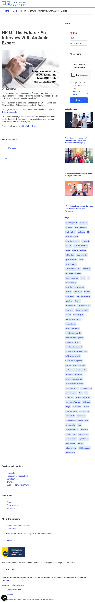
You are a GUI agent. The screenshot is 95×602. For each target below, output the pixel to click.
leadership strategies (72, 241)
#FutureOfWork (70, 305)
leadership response (79, 250)
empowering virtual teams (74, 384)
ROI (85, 393)
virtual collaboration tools (74, 347)
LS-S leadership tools (81, 246)
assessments (84, 411)
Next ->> (8, 158)
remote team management (74, 338)
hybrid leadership (71, 260)
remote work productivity (73, 379)
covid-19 (68, 292)
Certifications (13, 479)
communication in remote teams (76, 351)
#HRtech (80, 443)
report (81, 260)
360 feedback (69, 255)
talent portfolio (70, 443)
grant (79, 425)
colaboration (81, 416)
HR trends (68, 227)
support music (83, 439)
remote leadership (81, 227)
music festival (83, 434)
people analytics (70, 393)
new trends (86, 241)
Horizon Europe (70, 324)
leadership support (71, 237)
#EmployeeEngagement (73, 273)
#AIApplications (70, 448)
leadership (81, 232)
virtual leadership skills (73, 333)
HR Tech (68, 246)
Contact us (11, 528)
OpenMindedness (84, 305)
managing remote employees (75, 365)
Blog (9, 502)
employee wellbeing (71, 430)
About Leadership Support (18, 525)
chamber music (70, 434)
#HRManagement (84, 448)
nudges (68, 407)
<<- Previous (10, 148)
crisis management (72, 388)
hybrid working (70, 232)
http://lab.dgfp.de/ (29, 126)
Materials (11, 508)
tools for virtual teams (72, 342)
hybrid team (69, 310)
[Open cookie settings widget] (4, 598)
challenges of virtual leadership (75, 370)
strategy (77, 301)
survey (83, 278)
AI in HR (68, 315)
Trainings (10, 482)
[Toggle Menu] (91, 3)
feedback (87, 292)
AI (88, 278)
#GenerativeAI (70, 453)
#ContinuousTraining (72, 402)
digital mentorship (82, 310)
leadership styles (71, 411)
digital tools (83, 223)
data (80, 393)
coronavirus (78, 292)
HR (88, 232)
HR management (71, 223)
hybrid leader (69, 296)
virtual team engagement (73, 361)
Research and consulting (17, 476)
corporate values (71, 264)
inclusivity (84, 430)
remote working (70, 282)
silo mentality (70, 416)
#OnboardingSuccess (83, 397)
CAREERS (10, 541)
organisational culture (72, 319)
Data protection (14, 590)
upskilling (68, 301)
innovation (86, 269)
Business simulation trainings (19, 485)
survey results (70, 425)
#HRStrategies (78, 315)
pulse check (69, 397)
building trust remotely (73, 356)
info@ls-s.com (19, 585)
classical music (70, 439)
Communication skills (72, 269)
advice (67, 250)
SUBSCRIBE (10, 570)
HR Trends (86, 402)
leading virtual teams (72, 328)
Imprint (10, 595)
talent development (71, 278)
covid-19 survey (86, 388)
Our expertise (13, 505)
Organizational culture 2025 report (77, 420)
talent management (83, 296)
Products (11, 473)
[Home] (14, 4)
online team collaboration (74, 374)
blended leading (82, 255)
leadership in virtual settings (74, 287)
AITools (86, 407)
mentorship (77, 407)
